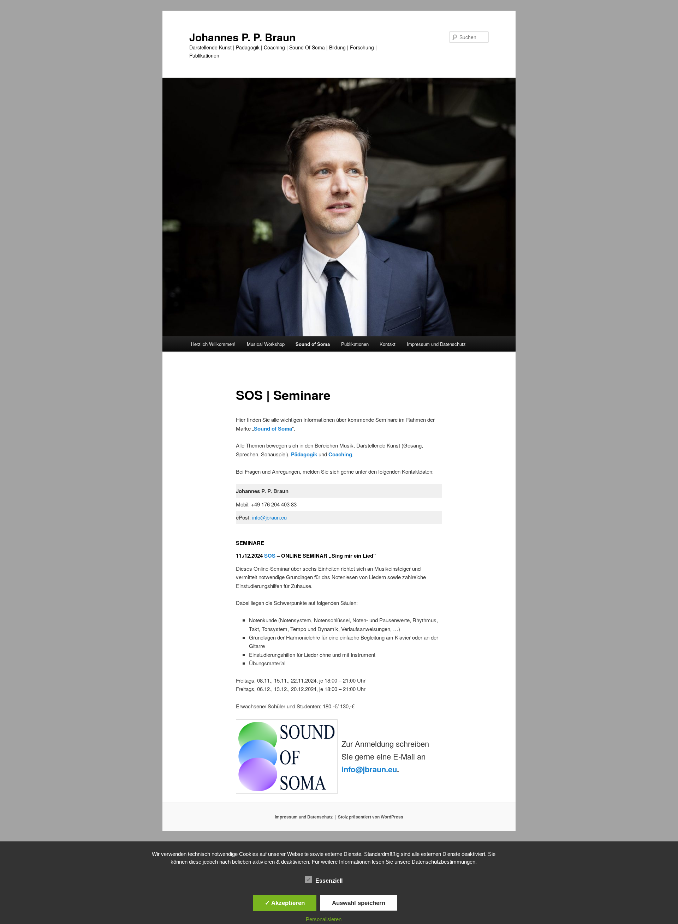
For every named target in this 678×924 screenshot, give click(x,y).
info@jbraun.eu (269, 517)
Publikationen (355, 344)
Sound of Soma (313, 344)
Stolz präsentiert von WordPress (370, 817)
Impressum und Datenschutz (436, 344)
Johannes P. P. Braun (242, 36)
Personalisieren (323, 919)
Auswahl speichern (358, 903)
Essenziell (329, 881)
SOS (269, 555)
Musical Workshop (266, 344)
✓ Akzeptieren (285, 903)
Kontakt (388, 344)
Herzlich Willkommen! (213, 344)
